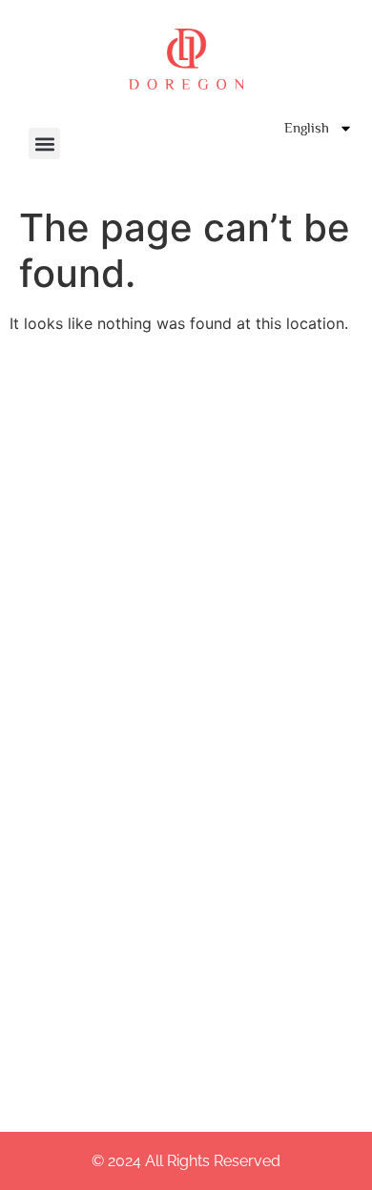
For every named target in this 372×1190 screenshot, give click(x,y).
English (306, 127)
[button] (44, 143)
